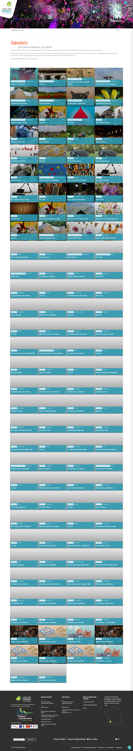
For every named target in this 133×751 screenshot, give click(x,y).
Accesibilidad (118, 747)
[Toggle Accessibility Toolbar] (129, 747)
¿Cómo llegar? (110, 747)
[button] (128, 2)
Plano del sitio (101, 747)
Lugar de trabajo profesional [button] (77, 739)
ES (108, 2)
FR (105, 2)
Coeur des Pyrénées (76, 747)
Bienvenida (14, 30)
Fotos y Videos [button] (93, 739)
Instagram (119, 3)
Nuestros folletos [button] (60, 739)
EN (111, 2)
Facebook (117, 3)
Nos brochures (95, 2)
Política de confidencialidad (89, 747)
